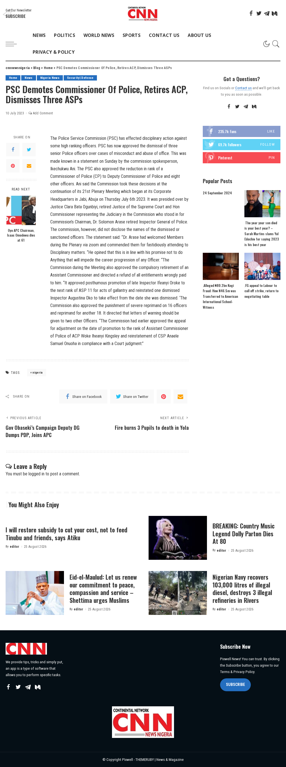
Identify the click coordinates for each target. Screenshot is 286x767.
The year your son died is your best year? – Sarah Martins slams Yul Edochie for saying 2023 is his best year (261, 233)
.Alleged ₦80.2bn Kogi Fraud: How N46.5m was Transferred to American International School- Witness (220, 296)
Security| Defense (80, 78)
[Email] (29, 166)
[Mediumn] (274, 13)
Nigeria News (49, 78)
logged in (36, 473)
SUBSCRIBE (235, 684)
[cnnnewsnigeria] (142, 14)
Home (13, 78)
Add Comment (43, 113)
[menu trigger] (14, 44)
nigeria (37, 372)
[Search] (275, 44)
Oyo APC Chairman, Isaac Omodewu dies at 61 (21, 235)
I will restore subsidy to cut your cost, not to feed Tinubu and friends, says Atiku (66, 533)
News (28, 78)
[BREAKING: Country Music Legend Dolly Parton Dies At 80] (178, 538)
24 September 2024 (217, 192)
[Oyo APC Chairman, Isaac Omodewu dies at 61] (21, 210)
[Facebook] (251, 13)
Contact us (243, 88)
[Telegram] (267, 13)
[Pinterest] (13, 166)
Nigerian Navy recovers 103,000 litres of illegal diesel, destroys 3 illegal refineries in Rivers (242, 588)
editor (15, 546)
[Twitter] (259, 13)
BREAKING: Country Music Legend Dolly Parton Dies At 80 (244, 533)
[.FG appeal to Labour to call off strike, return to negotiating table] (262, 266)
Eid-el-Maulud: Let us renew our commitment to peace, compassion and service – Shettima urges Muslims (103, 588)
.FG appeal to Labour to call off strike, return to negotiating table (261, 291)
